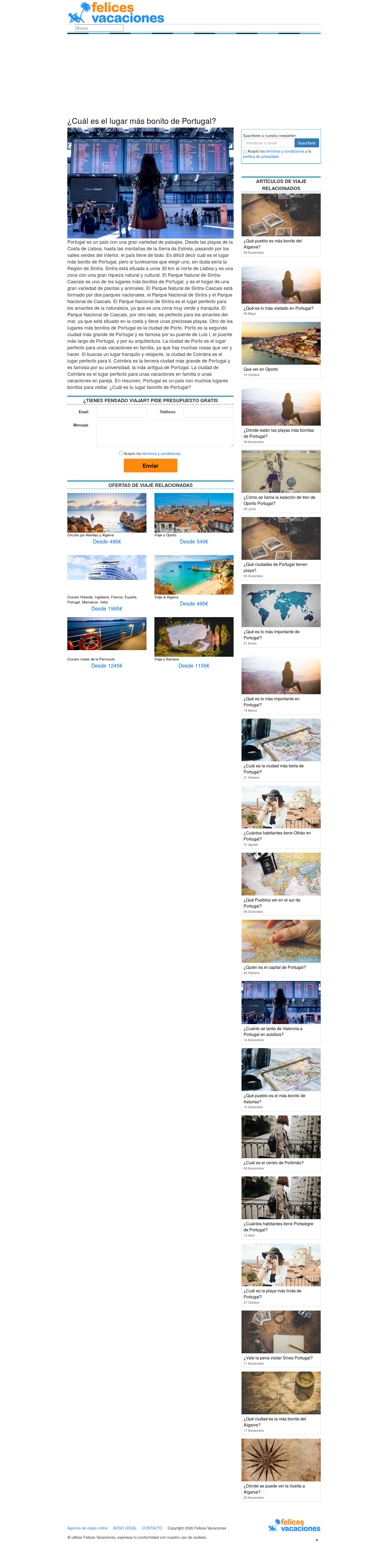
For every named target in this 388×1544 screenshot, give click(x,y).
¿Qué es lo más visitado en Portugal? (279, 308)
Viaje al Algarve (166, 596)
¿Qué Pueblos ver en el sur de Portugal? (272, 903)
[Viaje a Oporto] (194, 519)
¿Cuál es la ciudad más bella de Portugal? (274, 769)
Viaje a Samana (166, 658)
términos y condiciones (161, 453)
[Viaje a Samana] (194, 637)
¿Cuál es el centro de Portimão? (274, 1163)
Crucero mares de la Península (91, 658)
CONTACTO (152, 1528)
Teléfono (168, 411)
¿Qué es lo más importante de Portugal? (272, 634)
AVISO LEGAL (125, 1528)
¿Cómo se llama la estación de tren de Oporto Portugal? (279, 500)
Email (83, 411)
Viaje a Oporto (165, 534)
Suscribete (307, 143)
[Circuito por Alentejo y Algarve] (106, 522)
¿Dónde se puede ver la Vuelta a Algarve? (274, 1489)
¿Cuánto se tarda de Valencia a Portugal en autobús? (273, 1031)
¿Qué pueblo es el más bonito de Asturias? (274, 1098)
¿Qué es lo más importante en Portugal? (272, 702)
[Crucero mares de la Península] (106, 633)
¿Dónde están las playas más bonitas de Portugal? (279, 433)
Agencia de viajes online (87, 1528)
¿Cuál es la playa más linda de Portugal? (272, 1294)
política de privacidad (260, 156)
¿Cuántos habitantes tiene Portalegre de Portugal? (278, 1227)
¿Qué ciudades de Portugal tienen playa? (275, 567)
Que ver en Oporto (261, 369)
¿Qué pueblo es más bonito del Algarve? (273, 244)
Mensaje (80, 425)
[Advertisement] (194, 77)
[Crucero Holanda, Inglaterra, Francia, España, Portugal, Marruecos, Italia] (106, 567)
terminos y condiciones (285, 151)
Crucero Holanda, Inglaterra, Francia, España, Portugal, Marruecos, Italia (102, 599)
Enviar (151, 465)
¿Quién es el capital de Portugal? (275, 967)
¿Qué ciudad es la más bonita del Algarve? (275, 1422)
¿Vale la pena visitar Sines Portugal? (278, 1358)
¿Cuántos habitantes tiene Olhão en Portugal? (277, 836)
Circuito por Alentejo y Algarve (90, 534)
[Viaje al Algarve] (194, 578)
